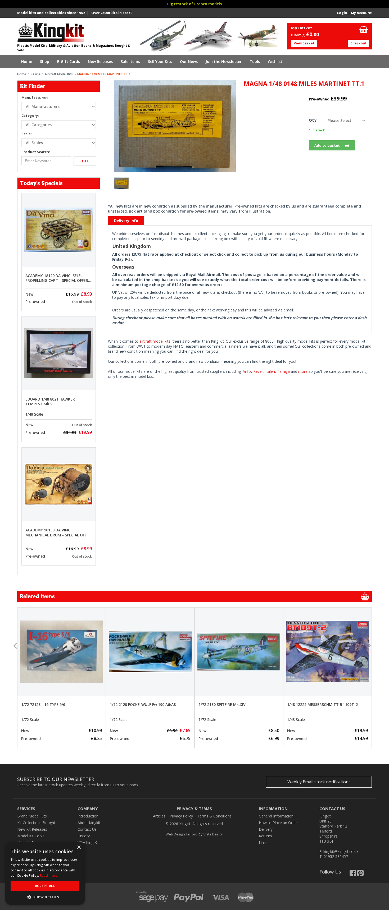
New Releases (100, 61)
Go (85, 160)
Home (26, 61)
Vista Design (213, 834)
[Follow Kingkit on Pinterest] (360, 874)
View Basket (304, 43)
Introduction (88, 816)
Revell (258, 371)
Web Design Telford (181, 834)
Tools (255, 61)
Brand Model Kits (32, 816)
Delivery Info (126, 220)
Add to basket (327, 145)
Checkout (358, 43)
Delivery (266, 829)
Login (342, 12)
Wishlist (275, 61)
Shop (44, 61)
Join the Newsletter (224, 61)
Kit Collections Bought (36, 822)
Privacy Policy (181, 816)
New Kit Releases (32, 829)
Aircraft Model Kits (59, 74)
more (302, 371)
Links (263, 842)
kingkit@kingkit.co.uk (340, 851)
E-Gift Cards (68, 61)
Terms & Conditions (214, 816)
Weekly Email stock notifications (319, 782)
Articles (159, 816)
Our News (189, 61)
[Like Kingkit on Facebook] (353, 874)
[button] (45, 896)
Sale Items (130, 61)
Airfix (247, 371)
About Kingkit (89, 822)
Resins (35, 74)
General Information (276, 816)
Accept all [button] (45, 886)
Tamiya (283, 371)
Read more (48, 875)
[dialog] (45, 873)
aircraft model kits (154, 341)
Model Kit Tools (30, 835)
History (84, 835)
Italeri (270, 371)
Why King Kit (88, 842)
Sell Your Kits (160, 61)
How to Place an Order (278, 822)
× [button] (79, 847)
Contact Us (87, 829)
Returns (265, 835)
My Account (361, 12)
